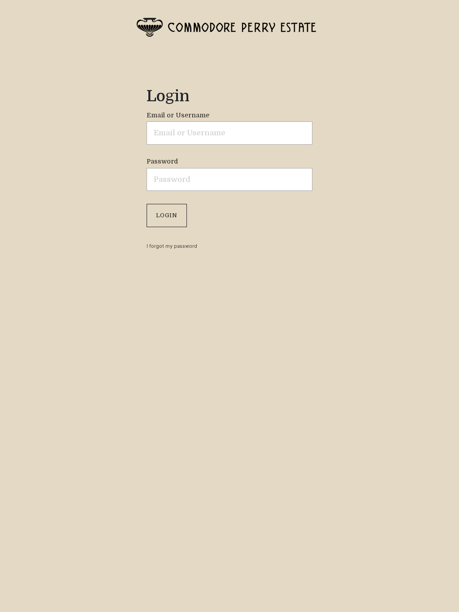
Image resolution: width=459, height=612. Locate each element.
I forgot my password (172, 246)
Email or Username (178, 115)
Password (162, 161)
